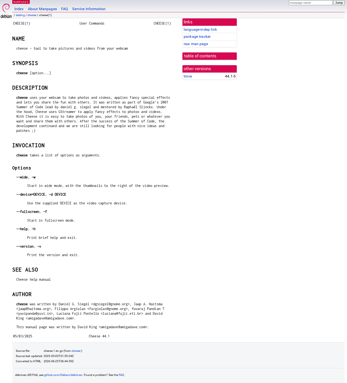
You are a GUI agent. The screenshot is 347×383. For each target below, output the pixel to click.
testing (20, 15)
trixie (188, 76)
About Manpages (42, 9)
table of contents (200, 56)
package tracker (197, 36)
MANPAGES (21, 1)
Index (19, 9)
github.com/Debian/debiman (63, 375)
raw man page (196, 44)
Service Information (89, 9)
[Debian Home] (6, 9)
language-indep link (200, 29)
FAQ (64, 9)
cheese (31, 15)
